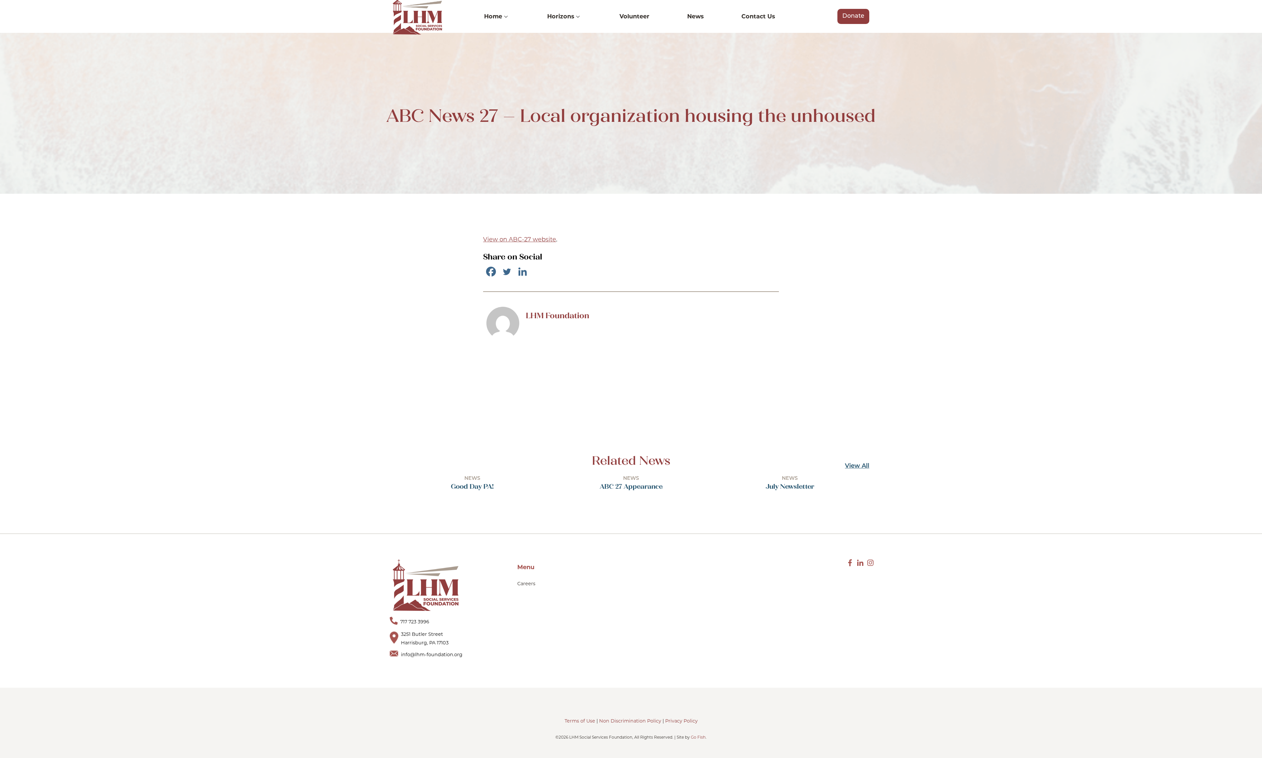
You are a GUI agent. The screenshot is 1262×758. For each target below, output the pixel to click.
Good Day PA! (472, 486)
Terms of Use (580, 721)
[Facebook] (491, 271)
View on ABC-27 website (519, 239)
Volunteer (634, 16)
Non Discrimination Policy (630, 721)
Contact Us (758, 16)
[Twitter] (507, 271)
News (695, 16)
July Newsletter (790, 486)
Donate (853, 16)
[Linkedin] (522, 271)
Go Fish (698, 737)
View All (857, 466)
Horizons (560, 16)
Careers (526, 584)
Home (493, 16)
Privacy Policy (681, 721)
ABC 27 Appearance (631, 486)
